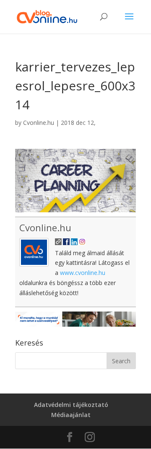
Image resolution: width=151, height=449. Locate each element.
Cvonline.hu (38, 123)
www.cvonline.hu (82, 273)
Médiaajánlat (71, 415)
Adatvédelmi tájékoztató (71, 405)
